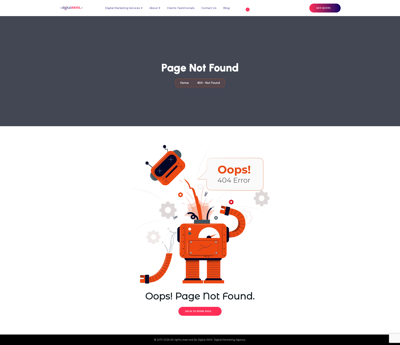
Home (185, 83)
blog (226, 8)
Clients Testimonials (181, 8)
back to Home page (198, 311)
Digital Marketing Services (122, 8)
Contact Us (208, 8)
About (153, 8)
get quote (323, 8)
